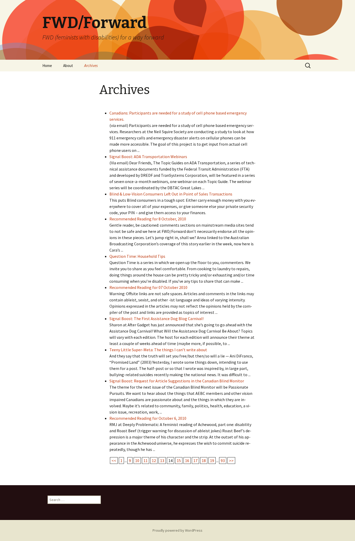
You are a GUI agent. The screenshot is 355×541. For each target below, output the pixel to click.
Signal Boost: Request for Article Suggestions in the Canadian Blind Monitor (176, 380)
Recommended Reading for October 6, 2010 (147, 418)
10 (137, 460)
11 (145, 460)
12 (154, 460)
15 (179, 460)
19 (212, 460)
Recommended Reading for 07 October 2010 (148, 287)
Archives (91, 65)
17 (195, 460)
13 (162, 460)
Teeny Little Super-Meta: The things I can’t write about (158, 349)
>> (231, 460)
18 (204, 460)
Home (47, 65)
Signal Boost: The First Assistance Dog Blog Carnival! (156, 318)
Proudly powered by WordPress (177, 530)
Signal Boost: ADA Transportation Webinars (148, 156)
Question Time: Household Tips (137, 256)
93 (223, 460)
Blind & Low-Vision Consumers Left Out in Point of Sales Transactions (170, 194)
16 (187, 460)
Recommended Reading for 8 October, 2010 (147, 218)
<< (113, 460)
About (68, 65)
